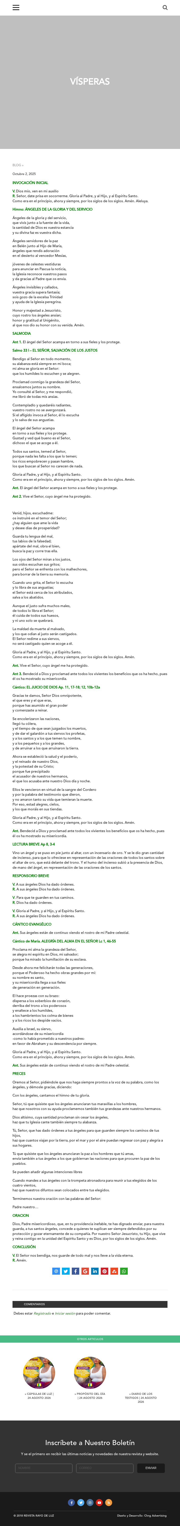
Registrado (42, 1313)
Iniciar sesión (65, 1313)
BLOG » (18, 165)
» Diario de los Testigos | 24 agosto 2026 (141, 1398)
